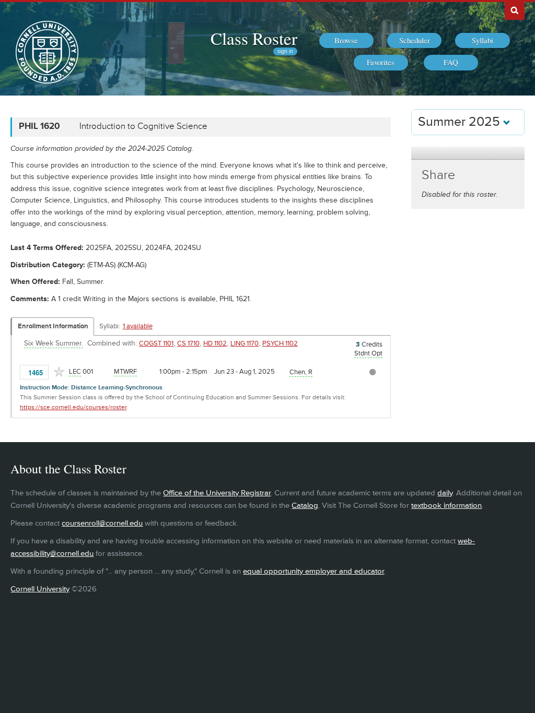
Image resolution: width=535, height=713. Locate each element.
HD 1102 (215, 343)
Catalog (305, 505)
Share (438, 175)
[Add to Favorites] (59, 371)
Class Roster (254, 38)
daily (444, 493)
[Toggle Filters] (467, 153)
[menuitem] (346, 41)
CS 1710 (188, 343)
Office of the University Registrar (217, 493)
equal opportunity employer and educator (313, 571)
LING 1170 (244, 343)
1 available (138, 326)
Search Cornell (515, 10)
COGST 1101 (156, 343)
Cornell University (39, 589)
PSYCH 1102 (280, 343)
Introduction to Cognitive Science (143, 126)
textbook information (446, 505)
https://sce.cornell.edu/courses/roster (73, 407)
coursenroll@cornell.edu (102, 523)
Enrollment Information (53, 326)
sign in (285, 51)
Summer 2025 (460, 122)
